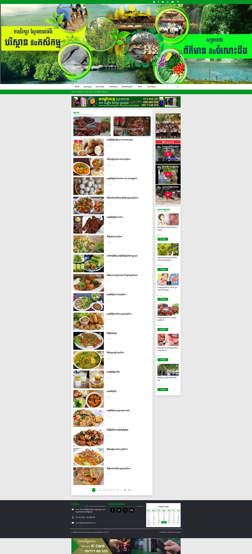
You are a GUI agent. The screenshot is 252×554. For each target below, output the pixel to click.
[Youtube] (172, 2)
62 (125, 490)
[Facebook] (158, 2)
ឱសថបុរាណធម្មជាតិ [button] (127, 86)
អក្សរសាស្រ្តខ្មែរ (87, 86)
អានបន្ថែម (163, 239)
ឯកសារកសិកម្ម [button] (100, 86)
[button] (157, 126)
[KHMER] (154, 2)
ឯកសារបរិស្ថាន (113, 86)
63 (130, 490)
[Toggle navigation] (177, 87)
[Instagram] (167, 2)
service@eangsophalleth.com (86, 523)
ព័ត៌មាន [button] (140, 86)
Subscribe (169, 142)
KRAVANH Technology (174, 532)
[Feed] (178, 2)
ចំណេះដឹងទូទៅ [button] (151, 86)
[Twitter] (162, 2)
